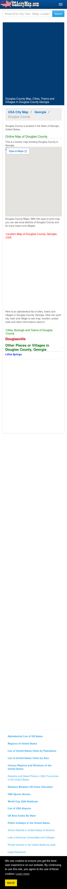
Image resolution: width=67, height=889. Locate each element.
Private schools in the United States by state (31, 844)
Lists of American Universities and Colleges (31, 837)
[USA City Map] (20, 4)
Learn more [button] (23, 873)
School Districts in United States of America (31, 830)
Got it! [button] (11, 882)
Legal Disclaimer (17, 852)
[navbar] (60, 4)
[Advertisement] (33, 59)
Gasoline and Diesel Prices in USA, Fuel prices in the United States (33, 777)
